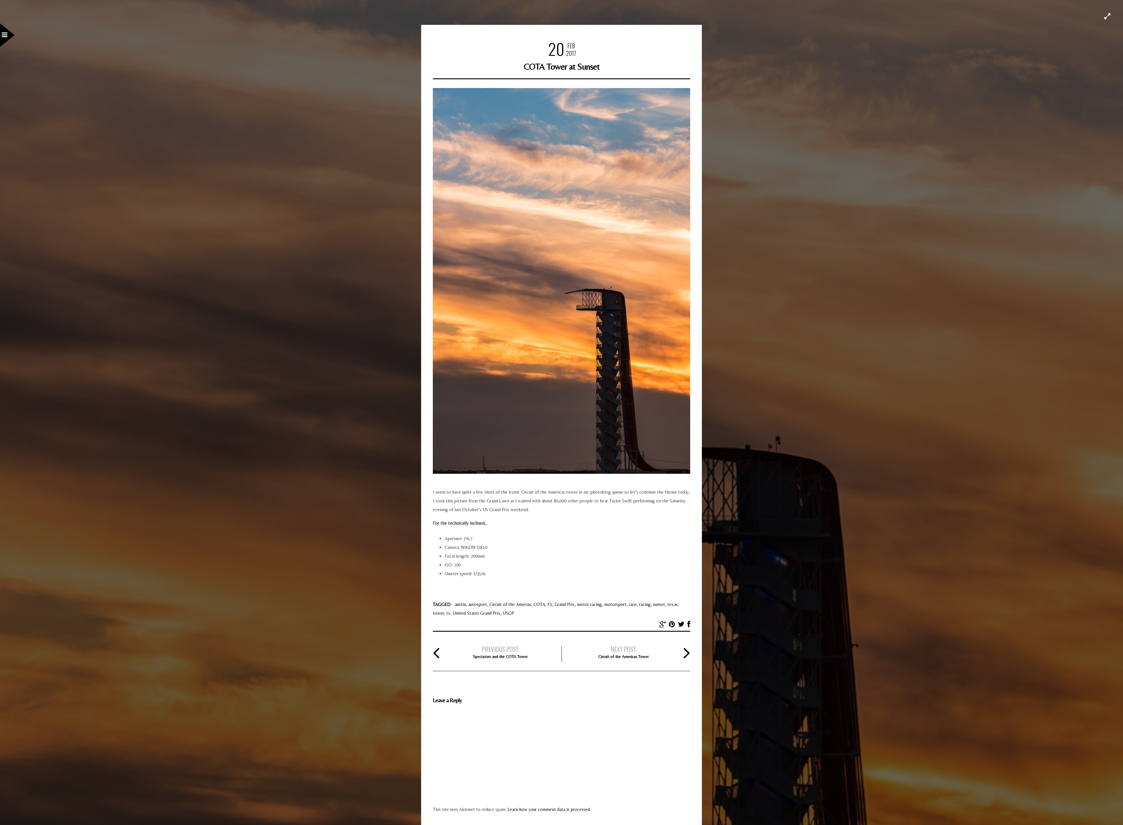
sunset (659, 604)
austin (460, 604)
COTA (539, 604)
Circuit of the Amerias (510, 604)
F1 (549, 604)
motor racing (589, 604)
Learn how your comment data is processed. (549, 809)
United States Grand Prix (476, 613)
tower (438, 613)
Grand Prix (564, 604)
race (633, 604)
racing (645, 604)
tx (448, 613)
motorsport (615, 604)
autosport (477, 604)
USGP (508, 613)
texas (672, 604)
